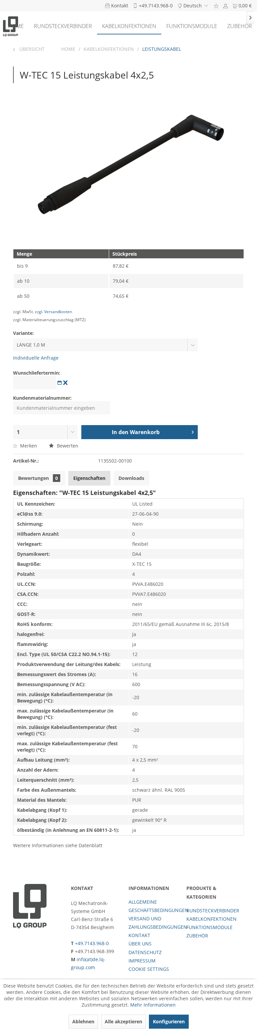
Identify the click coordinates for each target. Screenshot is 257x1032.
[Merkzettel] (216, 5)
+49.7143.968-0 (92, 943)
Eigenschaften (89, 478)
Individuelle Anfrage (36, 358)
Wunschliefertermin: (36, 373)
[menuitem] (216, 5)
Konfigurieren (169, 1021)
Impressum (142, 960)
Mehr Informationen (153, 1005)
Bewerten (67, 445)
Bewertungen (38, 478)
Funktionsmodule (209, 927)
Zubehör (197, 935)
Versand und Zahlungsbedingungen (155, 922)
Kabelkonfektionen (211, 919)
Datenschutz (145, 952)
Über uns (140, 943)
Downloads (131, 478)
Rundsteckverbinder (212, 910)
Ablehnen (83, 1021)
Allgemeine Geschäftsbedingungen (155, 906)
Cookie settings (148, 969)
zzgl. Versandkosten (53, 311)
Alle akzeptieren (123, 1021)
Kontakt (139, 935)
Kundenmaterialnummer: (42, 398)
